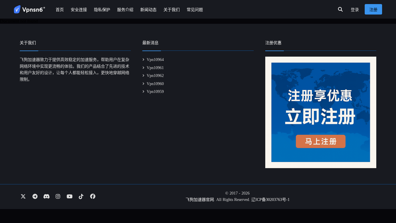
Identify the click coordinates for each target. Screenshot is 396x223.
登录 (355, 10)
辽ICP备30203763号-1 (270, 199)
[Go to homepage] (29, 9)
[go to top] (380, 202)
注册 (373, 10)
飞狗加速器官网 (200, 199)
